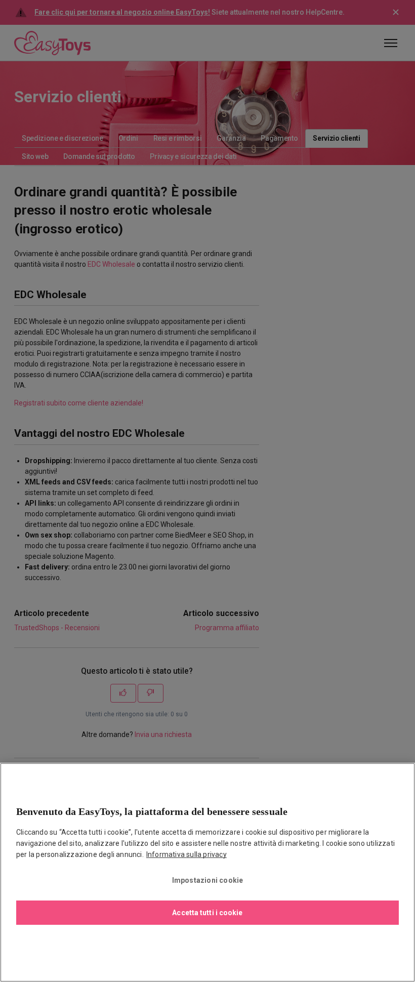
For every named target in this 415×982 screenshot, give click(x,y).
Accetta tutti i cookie (207, 913)
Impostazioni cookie (207, 880)
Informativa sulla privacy (186, 854)
